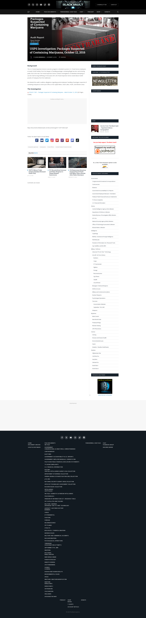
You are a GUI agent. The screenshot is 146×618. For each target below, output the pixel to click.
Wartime (93, 350)
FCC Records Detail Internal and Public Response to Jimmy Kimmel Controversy (57, 172)
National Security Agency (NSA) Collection (102, 221)
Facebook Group (108, 444)
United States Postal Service (63, 147)
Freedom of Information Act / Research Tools (103, 243)
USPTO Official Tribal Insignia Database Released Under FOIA (37, 171)
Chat (81, 12)
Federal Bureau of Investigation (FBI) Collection (104, 215)
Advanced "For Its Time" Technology (101, 252)
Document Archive (34, 444)
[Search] (118, 12)
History (93, 206)
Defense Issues (96, 289)
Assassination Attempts (100, 304)
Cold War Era (95, 356)
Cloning (94, 335)
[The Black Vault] (73, 4)
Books (70, 601)
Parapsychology (96, 322)
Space (94, 344)
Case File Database (34, 447)
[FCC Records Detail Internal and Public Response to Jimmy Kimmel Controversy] (57, 162)
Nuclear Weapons (97, 295)
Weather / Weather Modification (100, 347)
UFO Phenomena (96, 328)
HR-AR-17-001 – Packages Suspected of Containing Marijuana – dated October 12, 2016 (53, 92)
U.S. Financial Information (98, 203)
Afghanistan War (96, 353)
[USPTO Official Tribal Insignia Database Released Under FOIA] (36, 162)
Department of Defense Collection (101, 212)
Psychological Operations (98, 298)
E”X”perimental (50, 515)
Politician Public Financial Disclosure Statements (104, 197)
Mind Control (95, 316)
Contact (114, 4)
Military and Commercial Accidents (101, 292)
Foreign (95, 270)
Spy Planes (96, 276)
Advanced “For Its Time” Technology (57, 505)
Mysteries (93, 313)
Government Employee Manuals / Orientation (104, 193)
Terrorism (94, 301)
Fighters (96, 267)
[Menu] (28, 12)
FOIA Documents (50, 12)
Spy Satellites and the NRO (99, 246)
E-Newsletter (102, 4)
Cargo (95, 261)
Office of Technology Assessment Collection (103, 224)
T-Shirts (70, 604)
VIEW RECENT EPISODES (105, 395)
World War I (95, 365)
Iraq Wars (94, 359)
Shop (98, 12)
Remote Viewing (96, 325)
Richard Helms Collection (98, 227)
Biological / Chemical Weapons (100, 286)
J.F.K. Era (94, 218)
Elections (94, 187)
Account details (73, 607)
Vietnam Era (95, 362)
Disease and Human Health (99, 338)
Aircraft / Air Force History (98, 255)
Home (38, 12)
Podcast (91, 12)
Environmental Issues (97, 341)
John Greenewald (40, 57)
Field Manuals (95, 239)
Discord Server (108, 447)
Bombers (96, 258)
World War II (95, 368)
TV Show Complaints (97, 200)
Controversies (96, 184)
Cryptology (95, 233)
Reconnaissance (98, 273)
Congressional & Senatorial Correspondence (103, 181)
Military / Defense (95, 249)
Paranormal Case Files (68, 12)
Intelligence (94, 230)
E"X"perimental (97, 264)
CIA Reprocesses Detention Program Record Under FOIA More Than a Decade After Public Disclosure (78, 172)
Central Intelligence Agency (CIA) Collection (103, 209)
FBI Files (47, 444)
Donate (107, 12)
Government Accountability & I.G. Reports (102, 190)
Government (34, 44)
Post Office (51, 147)
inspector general (33, 147)
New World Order (96, 319)
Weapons (94, 310)
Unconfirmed (97, 282)
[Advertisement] (57, 112)
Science (93, 332)
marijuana (43, 147)
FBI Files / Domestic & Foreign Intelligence (102, 236)
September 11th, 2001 (99, 307)
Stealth (95, 279)
